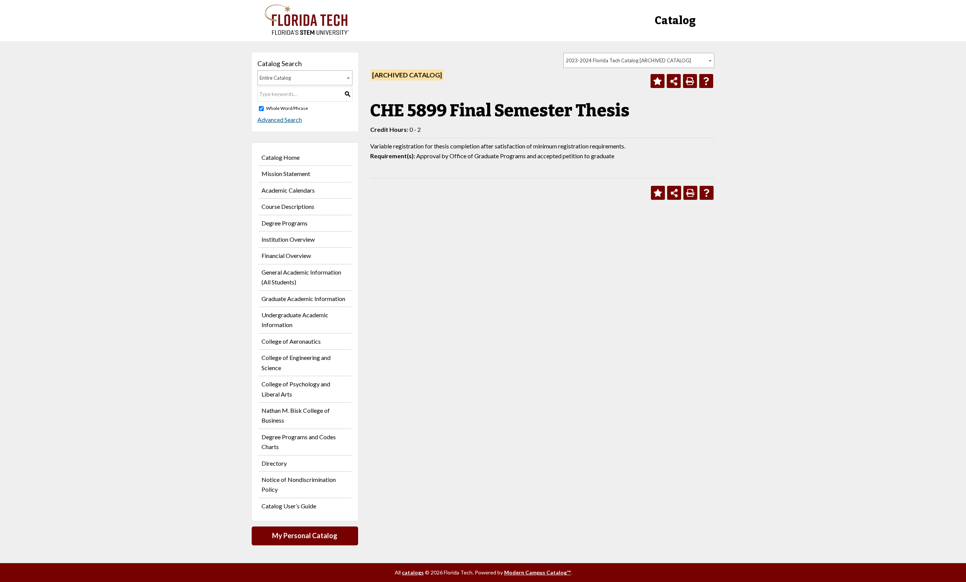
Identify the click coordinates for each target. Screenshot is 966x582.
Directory (274, 463)
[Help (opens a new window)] (706, 81)
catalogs (413, 572)
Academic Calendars (288, 190)
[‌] (307, 32)
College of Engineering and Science (296, 362)
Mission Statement (285, 173)
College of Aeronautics (291, 341)
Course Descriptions (287, 206)
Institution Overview (288, 239)
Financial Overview (286, 255)
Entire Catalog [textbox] (275, 78)
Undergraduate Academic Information (294, 319)
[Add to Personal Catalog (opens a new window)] (658, 81)
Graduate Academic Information (303, 298)
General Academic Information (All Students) (301, 277)
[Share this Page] (674, 81)
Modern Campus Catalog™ (537, 572)
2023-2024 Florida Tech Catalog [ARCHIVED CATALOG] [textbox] (628, 60)
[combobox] (638, 60)
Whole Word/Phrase (287, 108)
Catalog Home (280, 157)
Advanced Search (279, 119)
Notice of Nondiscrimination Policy (298, 484)
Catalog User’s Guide (288, 505)
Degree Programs (284, 223)
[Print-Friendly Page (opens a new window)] (690, 81)
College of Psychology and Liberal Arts (295, 388)
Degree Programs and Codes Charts (298, 441)
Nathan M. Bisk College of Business (295, 415)
